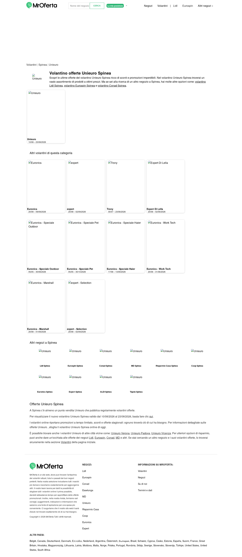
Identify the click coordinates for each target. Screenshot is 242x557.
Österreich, (113, 541)
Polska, (112, 545)
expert (70, 209)
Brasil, (134, 541)
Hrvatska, (43, 545)
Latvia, (79, 545)
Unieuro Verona (120, 433)
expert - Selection (77, 329)
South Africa (44, 549)
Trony (110, 209)
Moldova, (88, 545)
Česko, (160, 541)
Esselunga (87, 490)
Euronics (32, 209)
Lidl (175, 6)
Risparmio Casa (90, 509)
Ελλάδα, (77, 541)
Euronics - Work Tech (159, 268)
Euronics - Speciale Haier (121, 268)
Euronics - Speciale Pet (80, 268)
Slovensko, (159, 545)
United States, (192, 545)
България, (125, 541)
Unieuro (31, 139)
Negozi (148, 6)
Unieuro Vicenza (161, 433)
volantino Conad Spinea (112, 85)
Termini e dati (145, 490)
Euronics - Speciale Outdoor (43, 268)
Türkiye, (180, 545)
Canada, (42, 541)
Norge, (104, 545)
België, (33, 541)
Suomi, (186, 541)
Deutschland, (54, 541)
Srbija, (140, 545)
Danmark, (66, 541)
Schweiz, (143, 541)
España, (177, 541)
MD (118, 437)
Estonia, (168, 541)
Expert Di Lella (155, 209)
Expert (85, 528)
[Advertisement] (121, 36)
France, (194, 541)
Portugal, (121, 545)
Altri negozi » (205, 6)
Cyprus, (152, 541)
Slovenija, (170, 545)
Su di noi (142, 483)
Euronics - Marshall (38, 329)
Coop (85, 515)
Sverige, (148, 545)
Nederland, (89, 541)
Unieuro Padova (140, 433)
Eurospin (187, 6)
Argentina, (101, 541)
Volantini (162, 6)
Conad (110, 437)
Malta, (96, 545)
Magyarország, (56, 545)
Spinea (43, 64)
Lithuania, (69, 545)
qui (151, 416)
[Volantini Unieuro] (38, 78)
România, (131, 545)
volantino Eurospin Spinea (79, 85)
